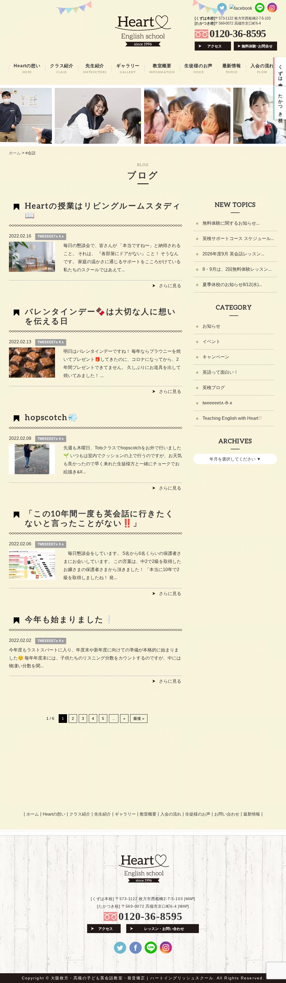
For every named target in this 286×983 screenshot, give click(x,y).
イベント (211, 341)
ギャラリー (125, 814)
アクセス (214, 46)
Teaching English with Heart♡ (232, 418)
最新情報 (251, 814)
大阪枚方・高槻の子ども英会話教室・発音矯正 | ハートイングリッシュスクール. (133, 978)
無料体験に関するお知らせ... (230, 223)
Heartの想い (54, 814)
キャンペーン (215, 356)
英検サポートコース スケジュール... (238, 238)
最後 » (138, 718)
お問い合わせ (226, 814)
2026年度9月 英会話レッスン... (233, 253)
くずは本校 (280, 71)
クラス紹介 (79, 814)
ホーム (32, 814)
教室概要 (148, 814)
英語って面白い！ (220, 372)
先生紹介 (102, 814)
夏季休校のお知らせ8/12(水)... (232, 284)
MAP (189, 898)
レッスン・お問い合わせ (164, 929)
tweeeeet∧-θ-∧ (217, 403)
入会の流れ (170, 814)
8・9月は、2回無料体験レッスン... (236, 269)
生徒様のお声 (197, 814)
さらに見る (170, 285)
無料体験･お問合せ (257, 46)
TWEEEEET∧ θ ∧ (50, 236)
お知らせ (211, 326)
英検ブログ (213, 387)
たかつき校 (280, 103)
